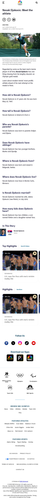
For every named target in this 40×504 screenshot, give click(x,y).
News (6, 409)
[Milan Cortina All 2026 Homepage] (20, 2)
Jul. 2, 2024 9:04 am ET (9, 27)
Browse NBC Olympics (20, 406)
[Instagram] (20, 343)
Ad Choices (13, 453)
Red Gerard (19, 431)
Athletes (18, 409)
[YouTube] (34, 343)
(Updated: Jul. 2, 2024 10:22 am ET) (12, 29)
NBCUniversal (24, 481)
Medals (25, 409)
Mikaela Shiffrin (9, 424)
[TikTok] (27, 343)
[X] (13, 343)
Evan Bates (19, 424)
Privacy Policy (25, 453)
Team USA (32, 409)
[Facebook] (6, 343)
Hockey (30, 442)
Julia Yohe (5, 25)
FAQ (20, 413)
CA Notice (30, 459)
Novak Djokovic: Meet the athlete (17, 12)
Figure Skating (21, 442)
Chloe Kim (9, 427)
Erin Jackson (28, 431)
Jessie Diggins (19, 427)
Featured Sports (20, 439)
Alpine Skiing (11, 442)
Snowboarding (20, 446)
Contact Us (20, 469)
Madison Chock (30, 424)
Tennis (15, 233)
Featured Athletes (20, 421)
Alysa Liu (10, 431)
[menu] (3, 3)
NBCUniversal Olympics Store (27, 464)
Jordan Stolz (30, 427)
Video (12, 409)
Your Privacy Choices (17, 459)
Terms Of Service (8, 464)
